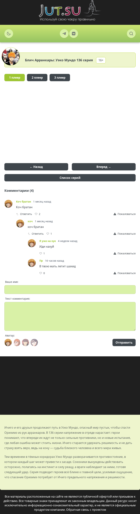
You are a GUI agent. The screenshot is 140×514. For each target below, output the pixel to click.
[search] (131, 33)
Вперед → (103, 167)
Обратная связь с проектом (86, 510)
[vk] (73, 33)
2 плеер (37, 78)
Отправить (124, 342)
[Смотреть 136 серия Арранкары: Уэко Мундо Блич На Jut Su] (70, 10)
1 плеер (14, 78)
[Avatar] (8, 342)
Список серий (70, 178)
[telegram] (64, 33)
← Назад (36, 167)
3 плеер (59, 78)
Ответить (26, 214)
